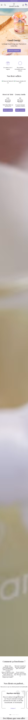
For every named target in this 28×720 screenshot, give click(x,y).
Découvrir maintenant (14, 50)
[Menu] (1, 5)
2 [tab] (11, 714)
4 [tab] (15, 714)
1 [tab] (10, 714)
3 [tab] (13, 714)
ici (20, 676)
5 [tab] (16, 714)
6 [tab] (18, 714)
